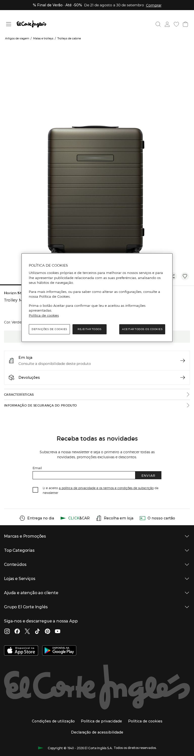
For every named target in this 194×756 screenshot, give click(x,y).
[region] (97, 297)
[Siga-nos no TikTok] (37, 631)
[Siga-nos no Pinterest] (47, 631)
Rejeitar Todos (89, 329)
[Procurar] (158, 24)
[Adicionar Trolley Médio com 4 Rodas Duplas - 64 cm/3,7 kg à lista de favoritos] (185, 276)
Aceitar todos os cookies (142, 329)
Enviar (148, 475)
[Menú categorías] (8, 24)
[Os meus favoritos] (176, 24)
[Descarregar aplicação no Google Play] (59, 651)
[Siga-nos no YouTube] (58, 631)
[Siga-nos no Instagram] (7, 631)
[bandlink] (153, 5)
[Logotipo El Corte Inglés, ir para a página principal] (31, 24)
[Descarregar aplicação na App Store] (21, 651)
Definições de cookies (49, 329)
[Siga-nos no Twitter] (27, 631)
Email (37, 467)
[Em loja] (183, 361)
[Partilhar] (173, 276)
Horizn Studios (18, 293)
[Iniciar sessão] (167, 24)
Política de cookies (44, 315)
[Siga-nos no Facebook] (17, 631)
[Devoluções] (183, 377)
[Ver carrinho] (185, 24)
